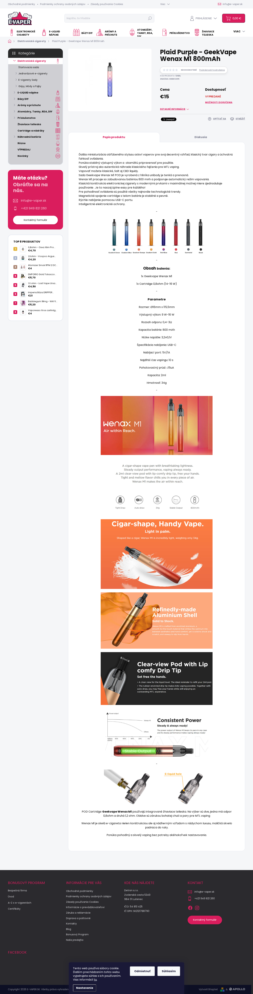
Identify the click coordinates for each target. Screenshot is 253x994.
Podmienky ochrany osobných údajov (62, 4)
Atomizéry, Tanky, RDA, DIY (35, 111)
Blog (68, 929)
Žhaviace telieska (29, 124)
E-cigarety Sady (28, 80)
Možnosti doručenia (218, 102)
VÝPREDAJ (24, 149)
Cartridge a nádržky (31, 130)
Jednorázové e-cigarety (33, 73)
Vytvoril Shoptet (208, 989)
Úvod (11, 896)
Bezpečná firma (17, 890)
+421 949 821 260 (34, 208)
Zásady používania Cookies (107, 4)
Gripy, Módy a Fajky (29, 86)
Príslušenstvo (27, 118)
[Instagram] (197, 907)
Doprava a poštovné (78, 918)
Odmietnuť (142, 971)
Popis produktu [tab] (114, 137)
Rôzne (22, 143)
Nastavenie (84, 988)
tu (95, 980)
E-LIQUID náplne (28, 92)
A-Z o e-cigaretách (19, 902)
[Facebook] (190, 907)
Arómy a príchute (29, 105)
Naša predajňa (74, 940)
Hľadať (150, 18)
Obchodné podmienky (21, 4)
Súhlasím (169, 971)
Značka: (169, 78)
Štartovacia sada (28, 67)
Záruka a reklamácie (78, 912)
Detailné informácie (172, 109)
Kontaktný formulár (35, 220)
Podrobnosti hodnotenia (212, 70)
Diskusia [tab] (200, 137)
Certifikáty (14, 909)
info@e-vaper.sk (33, 200)
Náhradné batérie (29, 137)
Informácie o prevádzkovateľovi (85, 907)
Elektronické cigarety (32, 61)
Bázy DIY (23, 99)
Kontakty (71, 923)
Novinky (23, 156)
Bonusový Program (77, 934)
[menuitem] (23, 33)
